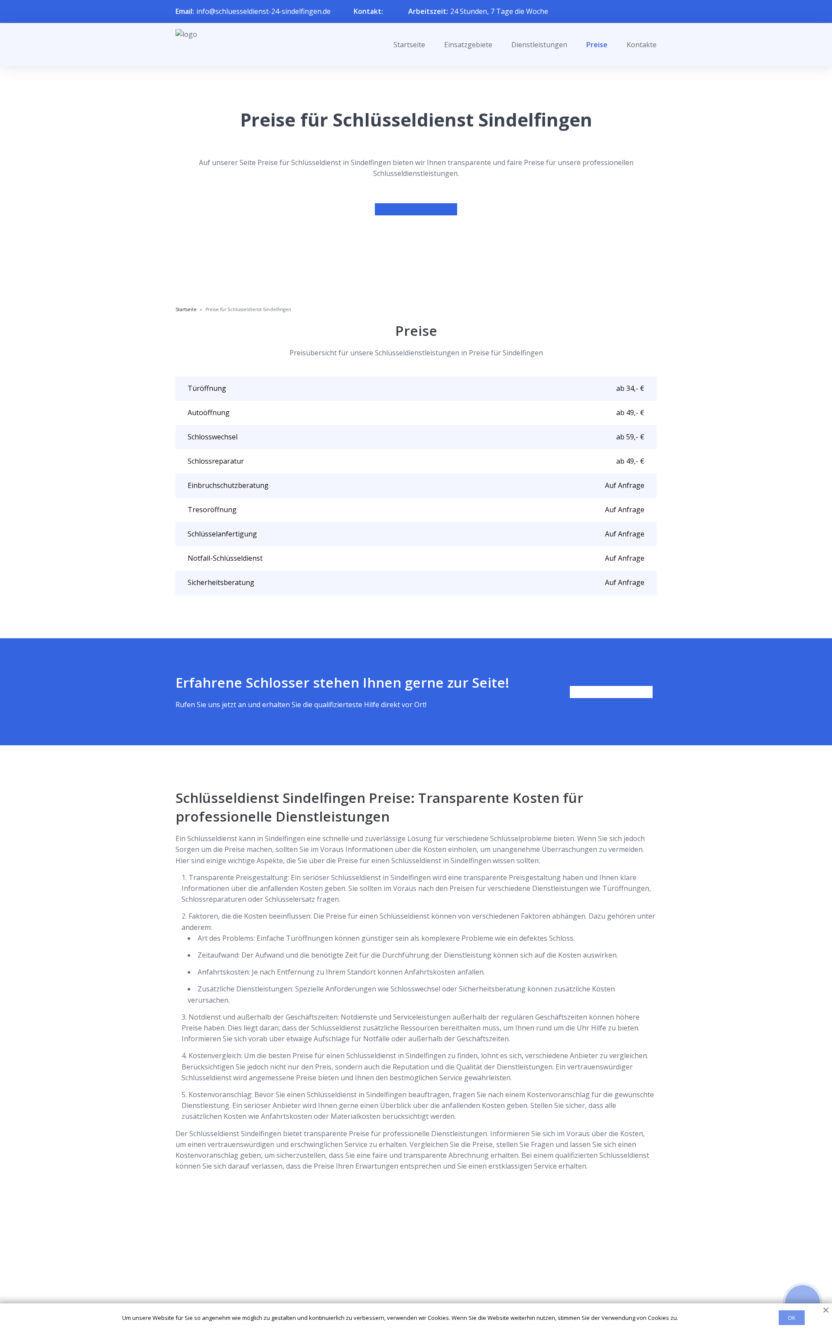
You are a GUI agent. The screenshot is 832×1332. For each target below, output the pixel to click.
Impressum (410, 1294)
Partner (404, 1279)
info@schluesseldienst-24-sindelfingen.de (263, 11)
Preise (597, 44)
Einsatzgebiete (468, 44)
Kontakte (641, 44)
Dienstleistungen (539, 44)
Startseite (409, 44)
